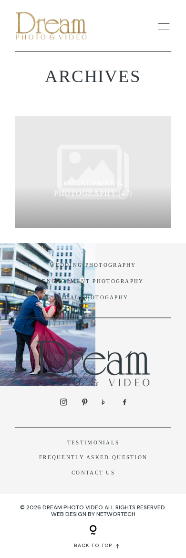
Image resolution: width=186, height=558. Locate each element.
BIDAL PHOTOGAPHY (93, 297)
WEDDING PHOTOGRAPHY (93, 265)
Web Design (68, 514)
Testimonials (93, 442)
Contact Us (93, 472)
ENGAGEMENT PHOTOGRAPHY (93, 281)
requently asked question (95, 457)
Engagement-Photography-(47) (93, 188)
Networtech (115, 514)
